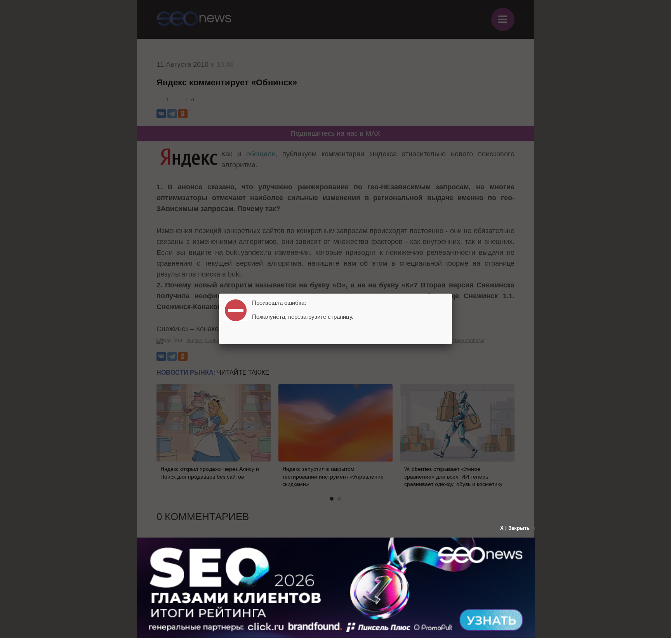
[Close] (452, 294)
